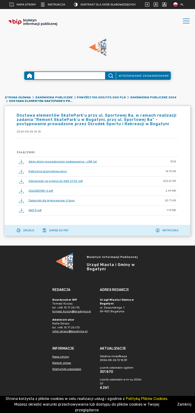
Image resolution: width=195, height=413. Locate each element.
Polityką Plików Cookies (146, 398)
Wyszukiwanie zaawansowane (144, 75)
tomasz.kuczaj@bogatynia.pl (71, 311)
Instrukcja (56, 4)
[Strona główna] (29, 75)
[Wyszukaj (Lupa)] (110, 75)
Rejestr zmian (61, 363)
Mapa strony (26, 4)
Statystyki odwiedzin (66, 369)
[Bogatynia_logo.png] (97, 48)
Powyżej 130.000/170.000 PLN (101, 97)
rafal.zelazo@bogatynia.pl (70, 331)
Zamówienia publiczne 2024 (153, 97)
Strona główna (18, 97)
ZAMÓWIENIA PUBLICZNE (54, 97)
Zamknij (184, 404)
